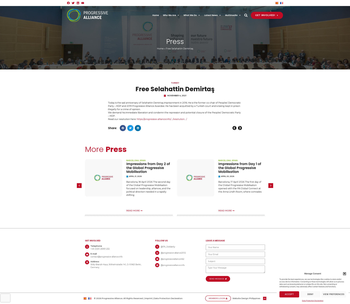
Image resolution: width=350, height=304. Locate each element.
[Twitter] (73, 3)
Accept (289, 294)
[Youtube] (82, 3)
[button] (344, 273)
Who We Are (169, 15)
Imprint (148, 298)
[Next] (239, 128)
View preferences (333, 294)
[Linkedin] (78, 3)
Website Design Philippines (246, 298)
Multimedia (231, 15)
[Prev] (234, 128)
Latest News (211, 15)
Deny (310, 294)
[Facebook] (68, 3)
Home (155, 15)
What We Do (190, 15)
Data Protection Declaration (312, 300)
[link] (162, 119)
